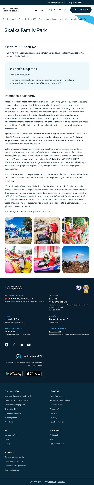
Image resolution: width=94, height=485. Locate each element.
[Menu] (36, 10)
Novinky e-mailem (57, 422)
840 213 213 (55, 298)
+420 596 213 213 (58, 301)
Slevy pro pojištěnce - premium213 (53, 19)
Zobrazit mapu (57, 319)
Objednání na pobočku (13, 413)
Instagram (7, 345)
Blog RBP (53, 413)
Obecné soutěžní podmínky (15, 465)
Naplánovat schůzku (18, 298)
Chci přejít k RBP (11, 409)
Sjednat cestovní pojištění (15, 404)
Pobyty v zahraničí (57, 444)
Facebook (14, 345)
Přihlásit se (60, 10)
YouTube (29, 345)
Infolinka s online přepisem (60, 400)
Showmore (52, 482)
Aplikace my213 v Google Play (14, 374)
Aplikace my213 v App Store (33, 374)
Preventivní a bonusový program (17, 400)
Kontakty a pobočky (57, 396)
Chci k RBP (83, 10)
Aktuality (53, 417)
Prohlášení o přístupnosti (14, 461)
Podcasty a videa (56, 404)
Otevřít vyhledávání (41, 9)
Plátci (52, 439)
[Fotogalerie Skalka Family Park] (18, 230)
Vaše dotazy (9, 422)
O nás (7, 439)
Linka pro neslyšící (74, 2)
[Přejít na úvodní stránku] (10, 10)
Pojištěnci (54, 435)
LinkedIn (21, 345)
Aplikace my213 (11, 435)
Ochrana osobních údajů (14, 457)
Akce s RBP (54, 409)
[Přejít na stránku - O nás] (79, 288)
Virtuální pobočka (55, 2)
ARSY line (61, 482)
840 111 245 (55, 331)
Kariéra (7, 444)
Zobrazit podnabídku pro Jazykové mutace (90, 2)
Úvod (3, 19)
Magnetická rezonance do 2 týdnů (18, 396)
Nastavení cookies (12, 470)
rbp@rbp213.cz (13, 319)
